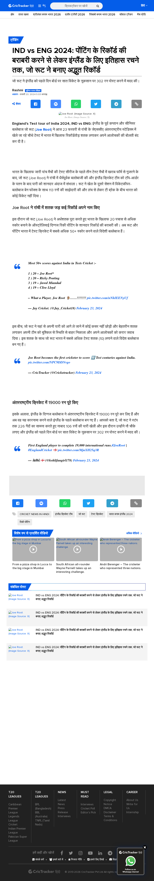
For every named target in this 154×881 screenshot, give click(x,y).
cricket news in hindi (34, 514)
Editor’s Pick (88, 812)
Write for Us (132, 806)
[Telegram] (116, 104)
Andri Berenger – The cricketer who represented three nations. (120, 566)
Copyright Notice (110, 802)
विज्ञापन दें (117, 859)
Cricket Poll (88, 808)
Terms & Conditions (110, 818)
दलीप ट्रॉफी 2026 (75, 14)
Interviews (64, 816)
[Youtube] (90, 853)
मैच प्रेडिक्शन (144, 14)
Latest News (62, 802)
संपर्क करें (39, 859)
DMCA (108, 808)
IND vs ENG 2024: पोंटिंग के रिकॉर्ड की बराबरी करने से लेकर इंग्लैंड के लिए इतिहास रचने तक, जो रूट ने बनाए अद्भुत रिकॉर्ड (89, 597)
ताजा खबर (23, 14)
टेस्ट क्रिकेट (97, 514)
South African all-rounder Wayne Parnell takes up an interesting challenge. (73, 568)
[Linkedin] (100, 853)
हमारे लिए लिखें (97, 859)
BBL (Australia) (41, 814)
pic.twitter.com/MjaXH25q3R (78, 450)
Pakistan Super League (17, 838)
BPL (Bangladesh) (42, 806)
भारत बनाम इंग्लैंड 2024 (121, 514)
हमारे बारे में (57, 859)
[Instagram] (80, 853)
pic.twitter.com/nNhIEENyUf (107, 297)
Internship (132, 812)
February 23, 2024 (89, 308)
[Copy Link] (136, 104)
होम (12, 14)
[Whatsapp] (76, 104)
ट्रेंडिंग (14, 40)
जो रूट (82, 514)
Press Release (63, 810)
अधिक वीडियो (132, 533)
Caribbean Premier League (14, 808)
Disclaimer (110, 812)
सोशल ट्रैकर (126, 14)
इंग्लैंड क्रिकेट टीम (63, 514)
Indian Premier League (17, 830)
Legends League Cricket (13, 820)
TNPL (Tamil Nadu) (42, 822)
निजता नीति (76, 859)
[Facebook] (36, 104)
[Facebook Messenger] (56, 104)
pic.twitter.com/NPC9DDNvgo (49, 362)
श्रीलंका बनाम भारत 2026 (47, 14)
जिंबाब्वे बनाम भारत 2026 (102, 14)
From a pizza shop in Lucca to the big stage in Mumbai (32, 566)
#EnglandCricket (40, 450)
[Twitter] (96, 104)
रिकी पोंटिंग (25, 522)
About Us (132, 800)
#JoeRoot (118, 445)
